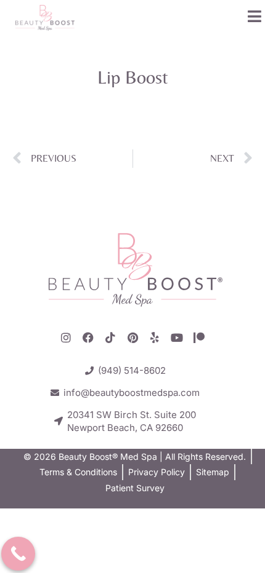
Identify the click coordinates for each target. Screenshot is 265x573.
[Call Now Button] (18, 554)
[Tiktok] (110, 337)
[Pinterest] (132, 337)
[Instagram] (66, 337)
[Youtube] (177, 337)
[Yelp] (155, 337)
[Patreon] (199, 337)
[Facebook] (88, 337)
